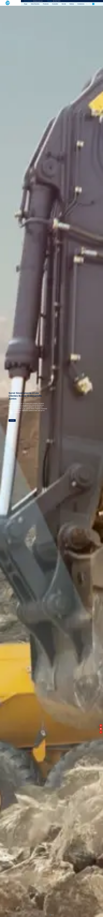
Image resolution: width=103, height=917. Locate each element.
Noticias (72, 4)
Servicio (64, 4)
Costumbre (55, 4)
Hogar (25, 4)
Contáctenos (80, 4)
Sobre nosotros (35, 4)
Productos (46, 4)
